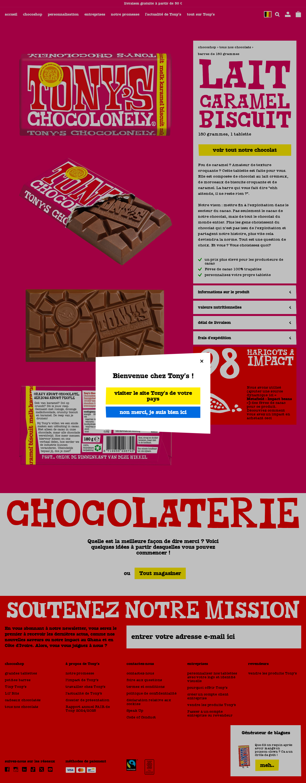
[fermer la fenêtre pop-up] (202, 361)
